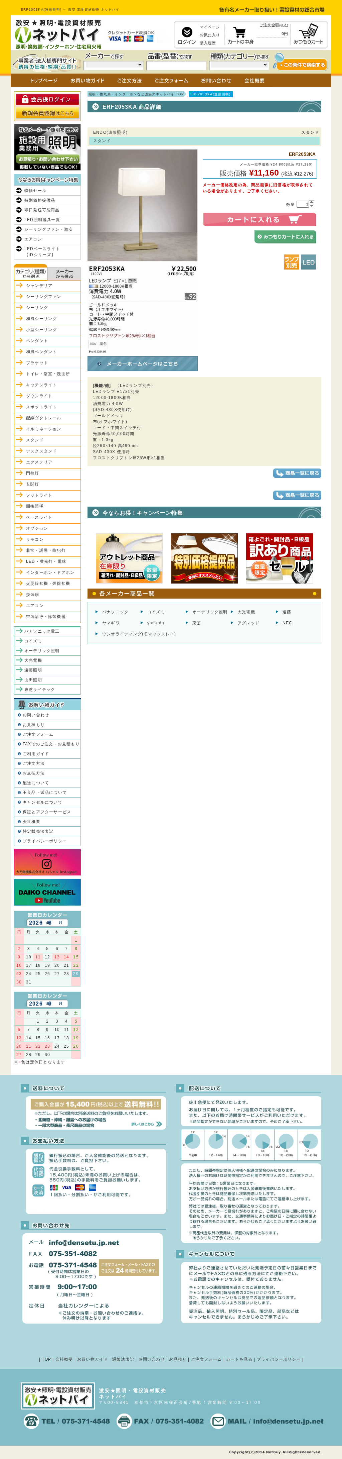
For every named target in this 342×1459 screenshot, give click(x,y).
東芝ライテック (39, 689)
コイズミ (156, 612)
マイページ (210, 27)
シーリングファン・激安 (48, 229)
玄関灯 (32, 484)
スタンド (35, 440)
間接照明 (35, 506)
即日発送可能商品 (42, 210)
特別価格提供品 (39, 200)
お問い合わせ (36, 715)
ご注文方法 (34, 763)
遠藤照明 (33, 670)
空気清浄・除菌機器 (46, 616)
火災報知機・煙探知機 (48, 583)
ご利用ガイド (36, 753)
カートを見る (239, 1359)
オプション (37, 528)
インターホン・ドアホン (50, 572)
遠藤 (287, 612)
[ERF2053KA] (143, 350)
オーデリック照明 (210, 612)
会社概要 (31, 821)
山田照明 (33, 680)
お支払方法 (34, 773)
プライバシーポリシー (45, 841)
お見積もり (34, 724)
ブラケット (37, 362)
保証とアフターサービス (47, 812)
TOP (46, 1359)
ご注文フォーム (38, 734)
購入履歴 (208, 43)
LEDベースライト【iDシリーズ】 (42, 251)
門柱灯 (32, 473)
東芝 (196, 623)
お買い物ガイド (92, 1359)
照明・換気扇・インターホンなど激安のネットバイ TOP (136, 94)
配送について (36, 782)
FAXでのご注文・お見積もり (51, 744)
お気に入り (210, 35)
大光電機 (246, 612)
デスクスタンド (41, 451)
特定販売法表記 (38, 831)
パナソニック (115, 612)
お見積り (178, 1359)
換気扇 (32, 594)
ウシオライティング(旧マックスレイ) (139, 634)
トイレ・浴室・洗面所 (48, 374)
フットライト (39, 495)
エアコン (33, 239)
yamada (155, 623)
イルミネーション (43, 429)
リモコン (35, 539)
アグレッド (248, 623)
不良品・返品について (45, 792)
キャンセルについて (42, 802)
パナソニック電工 (42, 631)
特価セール (35, 190)
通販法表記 (123, 1359)
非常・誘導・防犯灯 (46, 550)
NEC (288, 623)
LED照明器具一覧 (42, 219)
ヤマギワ (111, 623)
